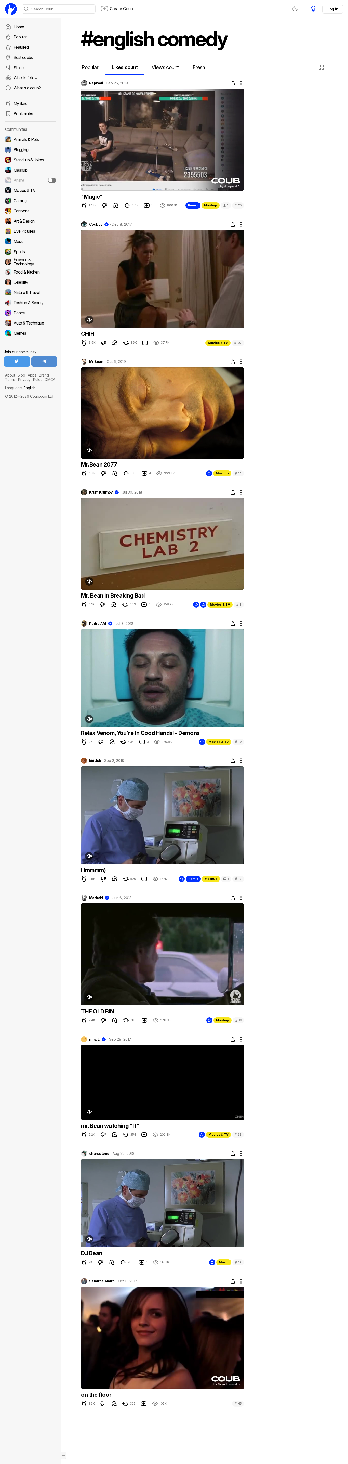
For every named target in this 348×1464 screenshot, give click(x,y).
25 (238, 205)
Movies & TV (218, 343)
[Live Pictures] (30, 231)
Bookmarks (23, 113)
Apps (32, 375)
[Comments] (116, 205)
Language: (20, 388)
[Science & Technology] (30, 262)
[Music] (30, 241)
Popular (20, 37)
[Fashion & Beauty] (30, 302)
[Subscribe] (52, 180)
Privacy (24, 379)
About (10, 375)
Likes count (125, 67)
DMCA (50, 379)
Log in (332, 9)
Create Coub (121, 8)
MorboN (96, 898)
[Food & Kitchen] (30, 272)
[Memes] (30, 333)
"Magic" (91, 196)
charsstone (99, 1153)
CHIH (87, 333)
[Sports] (30, 252)
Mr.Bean (96, 362)
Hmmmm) (93, 870)
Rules (37, 379)
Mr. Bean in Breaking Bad (112, 595)
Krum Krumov (101, 492)
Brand (44, 375)
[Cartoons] (30, 211)
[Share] (233, 83)
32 (238, 1134)
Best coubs (23, 57)
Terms (10, 379)
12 (238, 879)
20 (238, 343)
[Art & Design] (30, 221)
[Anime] (30, 180)
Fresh (199, 67)
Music (224, 1262)
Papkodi (96, 83)
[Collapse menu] (63, 1455)
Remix (193, 205)
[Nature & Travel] (30, 292)
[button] (322, 67)
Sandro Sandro (102, 1281)
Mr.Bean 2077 (99, 464)
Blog (21, 375)
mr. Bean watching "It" (110, 1125)
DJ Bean (91, 1253)
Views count (165, 67)
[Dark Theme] (295, 9)
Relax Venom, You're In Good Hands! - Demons (140, 733)
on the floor (96, 1394)
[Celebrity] (30, 282)
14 (238, 473)
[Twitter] (17, 361)
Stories (19, 67)
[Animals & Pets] (30, 139)
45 (238, 1403)
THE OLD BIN (97, 1011)
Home (19, 26)
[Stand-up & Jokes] (30, 160)
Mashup (210, 205)
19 (238, 742)
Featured (21, 47)
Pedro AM (97, 623)
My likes (20, 103)
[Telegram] (44, 361)
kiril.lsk (95, 760)
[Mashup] (30, 170)
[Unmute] (89, 320)
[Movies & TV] (30, 190)
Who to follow (26, 77)
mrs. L (94, 1039)
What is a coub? (27, 87)
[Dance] (30, 313)
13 (238, 1020)
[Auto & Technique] (30, 323)
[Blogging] (30, 150)
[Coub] (11, 9)
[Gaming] (30, 201)
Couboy (95, 224)
